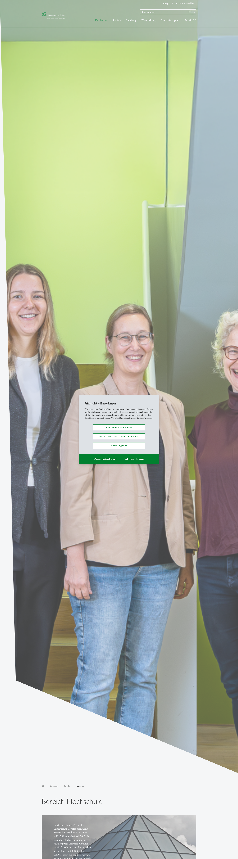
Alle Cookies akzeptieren (119, 427)
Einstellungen (118, 445)
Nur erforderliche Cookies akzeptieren (119, 436)
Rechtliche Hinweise (134, 458)
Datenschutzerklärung (105, 458)
